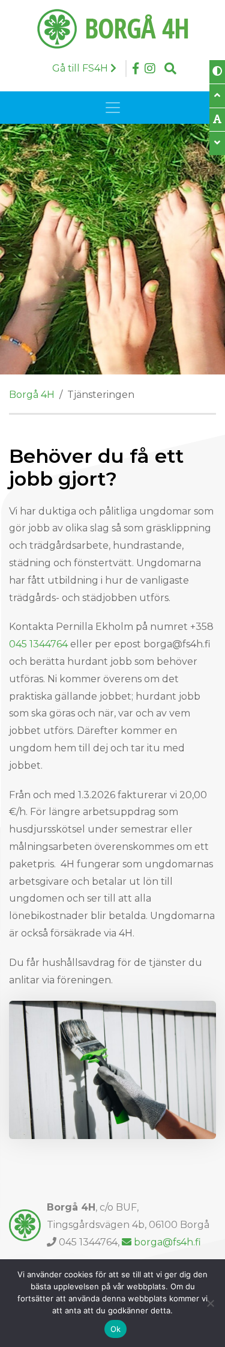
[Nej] (210, 1303)
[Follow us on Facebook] (136, 68)
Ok (115, 1329)
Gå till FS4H (81, 68)
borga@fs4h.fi (167, 1242)
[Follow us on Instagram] (150, 68)
